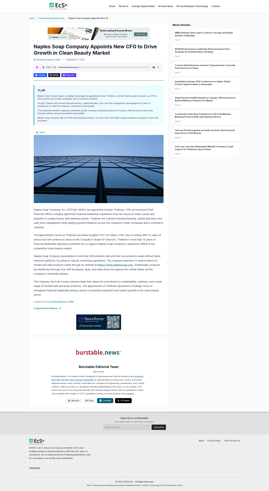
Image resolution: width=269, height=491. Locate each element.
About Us (123, 6)
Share (42, 132)
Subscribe (159, 427)
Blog (91, 400)
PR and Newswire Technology (192, 6)
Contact (215, 6)
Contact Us (34, 468)
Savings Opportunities (143, 6)
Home (112, 6)
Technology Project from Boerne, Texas (165, 485)
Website (75, 400)
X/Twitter (125, 400)
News (201, 440)
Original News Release (46, 308)
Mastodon (70, 75)
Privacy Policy (214, 440)
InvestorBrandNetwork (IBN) (60, 302)
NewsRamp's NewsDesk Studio (128, 485)
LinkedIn (41, 75)
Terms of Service (232, 440)
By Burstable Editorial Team (47, 59)
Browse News (165, 6)
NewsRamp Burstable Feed (51, 18)
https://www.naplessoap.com (115, 264)
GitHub (56, 75)
